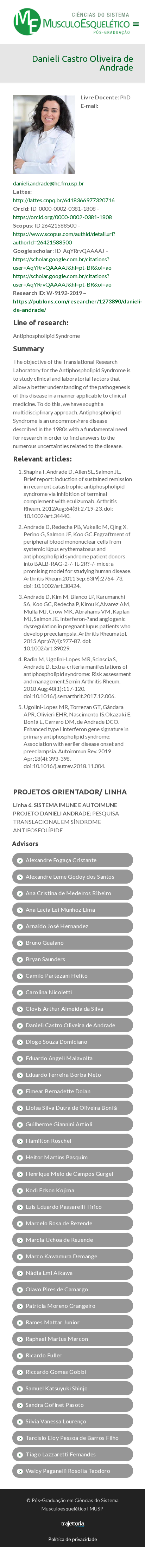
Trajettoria (72, 1524)
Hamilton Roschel (48, 1140)
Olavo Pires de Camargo (57, 1289)
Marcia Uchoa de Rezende (59, 1239)
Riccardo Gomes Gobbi (56, 1371)
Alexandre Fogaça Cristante (61, 860)
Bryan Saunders (45, 959)
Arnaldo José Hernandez (57, 926)
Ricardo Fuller (44, 1355)
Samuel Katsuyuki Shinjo (57, 1388)
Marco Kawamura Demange (61, 1256)
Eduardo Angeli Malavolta (59, 1058)
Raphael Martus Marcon (57, 1338)
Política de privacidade (72, 1539)
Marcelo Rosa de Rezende (59, 1223)
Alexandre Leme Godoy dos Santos (70, 876)
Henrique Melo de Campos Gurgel (69, 1173)
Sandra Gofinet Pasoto (55, 1404)
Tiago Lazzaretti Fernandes (61, 1454)
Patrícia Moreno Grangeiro (61, 1305)
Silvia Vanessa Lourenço (56, 1421)
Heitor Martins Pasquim (57, 1157)
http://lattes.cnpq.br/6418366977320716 (64, 200)
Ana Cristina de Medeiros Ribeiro (69, 893)
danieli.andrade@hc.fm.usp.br (48, 183)
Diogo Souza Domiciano (57, 1041)
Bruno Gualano (45, 942)
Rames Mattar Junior (53, 1322)
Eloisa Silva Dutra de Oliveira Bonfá (71, 1107)
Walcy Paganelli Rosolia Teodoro (68, 1470)
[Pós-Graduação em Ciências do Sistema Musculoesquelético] (72, 21)
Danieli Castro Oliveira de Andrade (70, 1025)
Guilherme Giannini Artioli (59, 1124)
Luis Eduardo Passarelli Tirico (64, 1206)
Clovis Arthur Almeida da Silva (64, 1008)
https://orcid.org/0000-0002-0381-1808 (62, 217)
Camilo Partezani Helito (57, 975)
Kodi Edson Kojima (50, 1190)
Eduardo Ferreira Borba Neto (63, 1074)
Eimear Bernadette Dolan (58, 1091)
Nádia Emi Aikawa (49, 1272)
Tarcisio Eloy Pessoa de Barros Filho (72, 1437)
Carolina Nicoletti (49, 992)
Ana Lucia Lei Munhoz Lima (60, 909)
